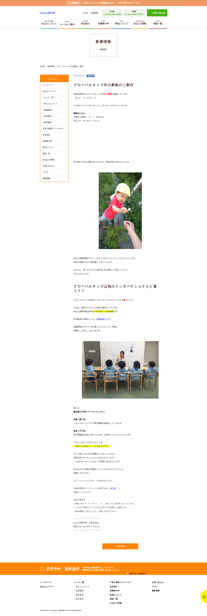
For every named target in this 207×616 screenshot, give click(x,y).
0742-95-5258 (113, 14)
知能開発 (48, 110)
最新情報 (46, 178)
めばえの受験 (139, 22)
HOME (42, 66)
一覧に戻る (120, 546)
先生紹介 (85, 22)
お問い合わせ (158, 13)
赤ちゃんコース (50, 104)
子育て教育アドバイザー (53, 129)
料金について (121, 22)
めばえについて (49, 22)
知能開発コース (103, 319)
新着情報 (94, 13)
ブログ (85, 13)
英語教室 (48, 116)
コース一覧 (48, 97)
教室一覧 (158, 22)
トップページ (48, 85)
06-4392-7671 (135, 14)
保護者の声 (103, 22)
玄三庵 (113, 488)
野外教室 (48, 122)
